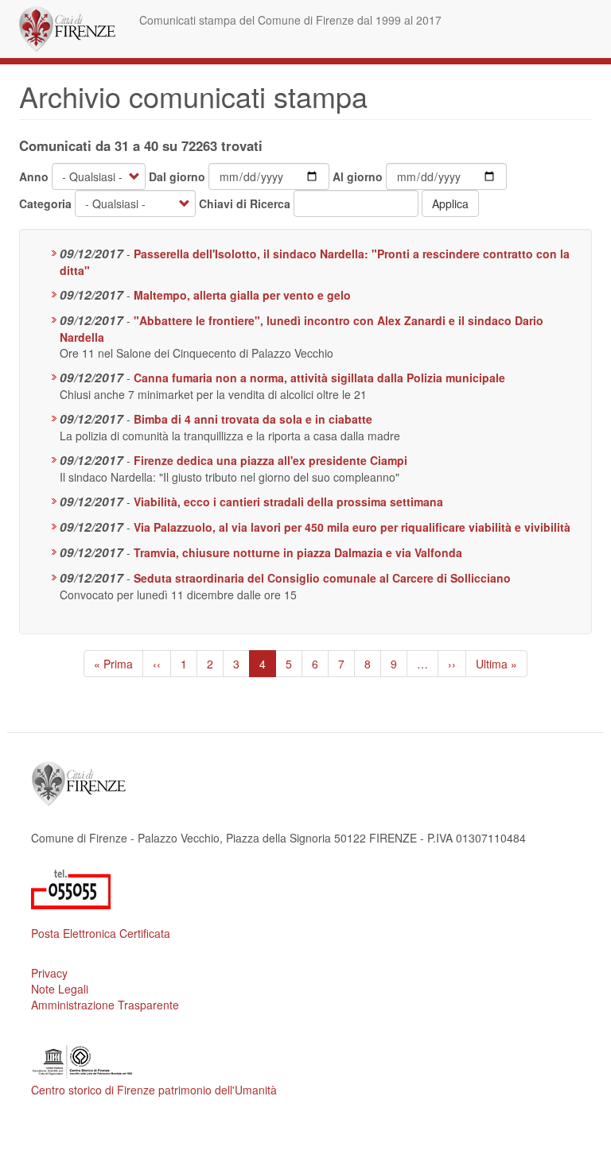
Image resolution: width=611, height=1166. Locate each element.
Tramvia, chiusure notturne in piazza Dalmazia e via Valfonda (298, 552)
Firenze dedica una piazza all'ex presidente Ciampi (270, 460)
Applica (450, 203)
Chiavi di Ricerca (244, 203)
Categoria (45, 203)
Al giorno (358, 176)
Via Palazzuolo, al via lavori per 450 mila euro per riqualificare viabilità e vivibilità (352, 527)
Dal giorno (177, 176)
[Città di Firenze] (73, 29)
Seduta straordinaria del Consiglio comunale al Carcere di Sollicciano (322, 578)
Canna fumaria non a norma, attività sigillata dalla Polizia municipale (319, 377)
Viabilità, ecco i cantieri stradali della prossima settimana (288, 501)
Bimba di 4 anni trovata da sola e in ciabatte (253, 419)
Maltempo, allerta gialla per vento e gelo (242, 295)
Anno (34, 176)
